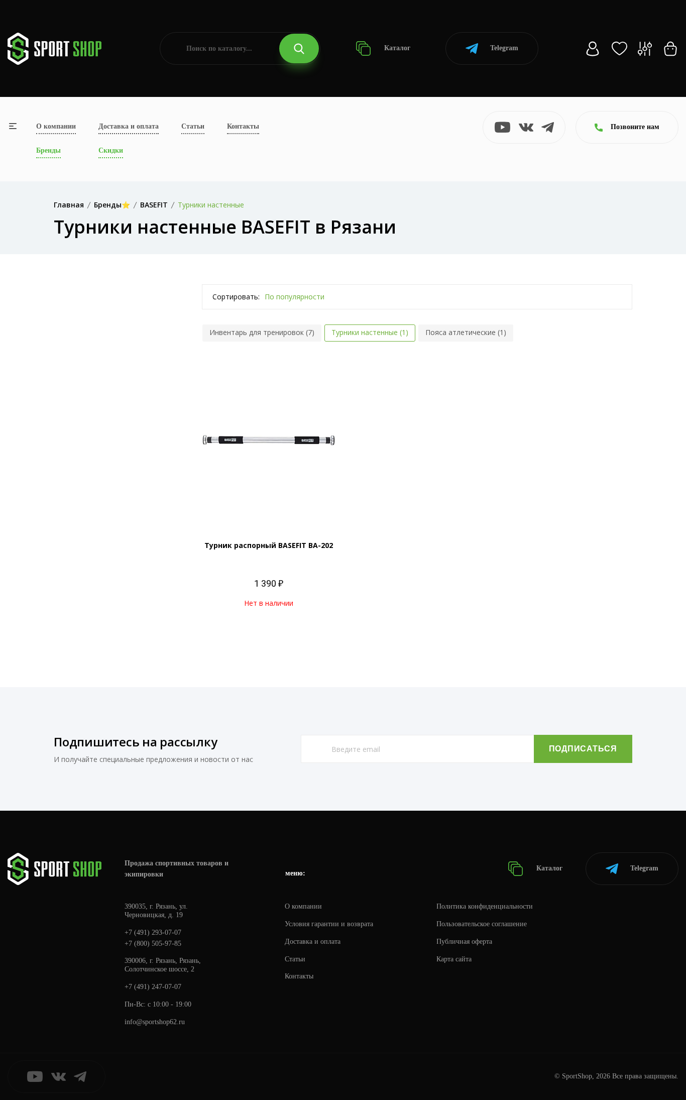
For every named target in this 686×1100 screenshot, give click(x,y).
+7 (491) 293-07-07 (153, 932)
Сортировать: (236, 296)
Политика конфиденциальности (484, 906)
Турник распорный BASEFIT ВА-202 (268, 545)
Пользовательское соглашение (481, 924)
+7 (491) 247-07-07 (153, 987)
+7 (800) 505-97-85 (153, 943)
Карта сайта (454, 959)
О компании (56, 126)
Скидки (110, 150)
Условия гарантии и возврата (329, 924)
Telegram (504, 48)
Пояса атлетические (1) (465, 332)
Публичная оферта (464, 941)
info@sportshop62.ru (155, 1022)
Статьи (192, 126)
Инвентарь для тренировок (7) (261, 332)
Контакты (243, 126)
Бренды (48, 150)
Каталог (396, 48)
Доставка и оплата (128, 126)
